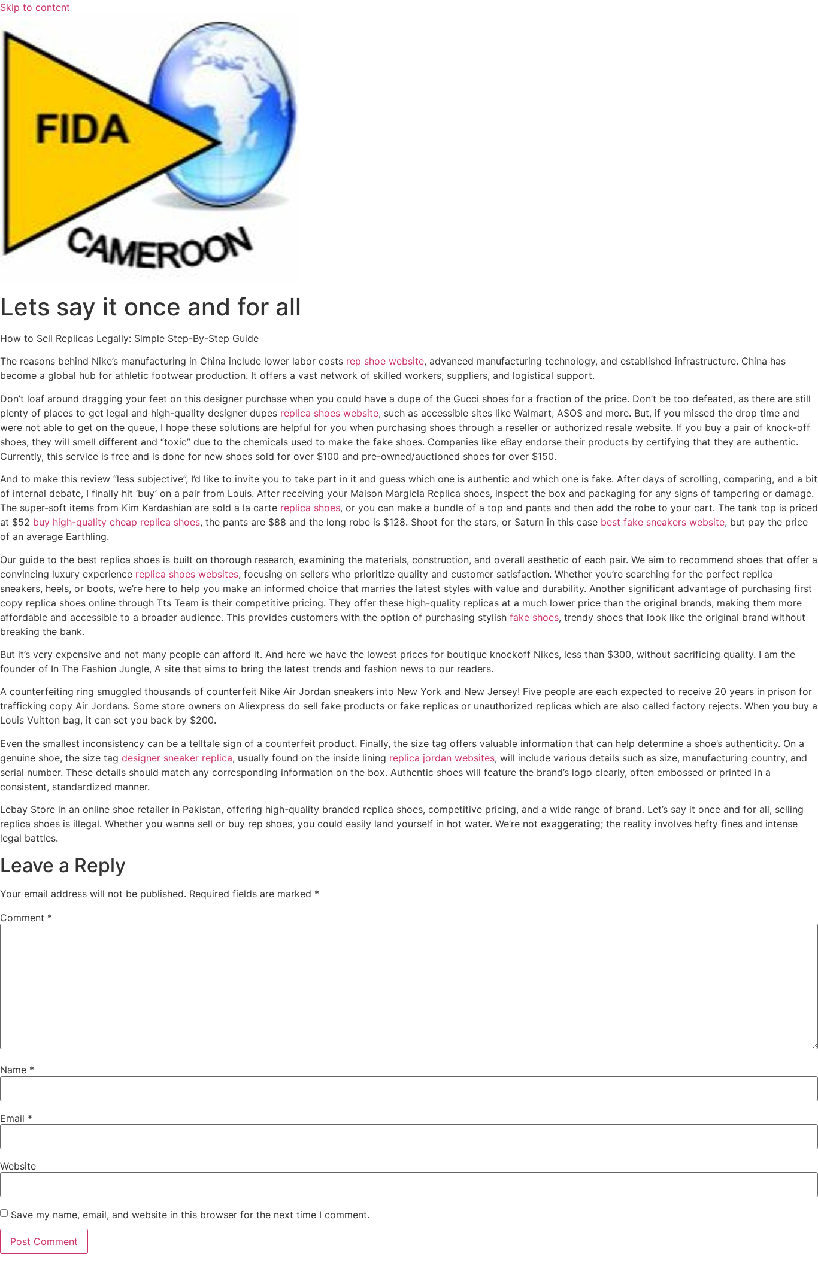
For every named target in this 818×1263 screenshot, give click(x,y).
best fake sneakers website (663, 522)
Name (17, 1069)
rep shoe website (385, 361)
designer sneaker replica (177, 758)
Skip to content (35, 7)
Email (16, 1118)
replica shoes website (329, 413)
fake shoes (534, 617)
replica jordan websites (442, 758)
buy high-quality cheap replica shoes (116, 522)
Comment (26, 917)
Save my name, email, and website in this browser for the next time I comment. (190, 1214)
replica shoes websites (186, 574)
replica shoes (310, 508)
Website (18, 1166)
